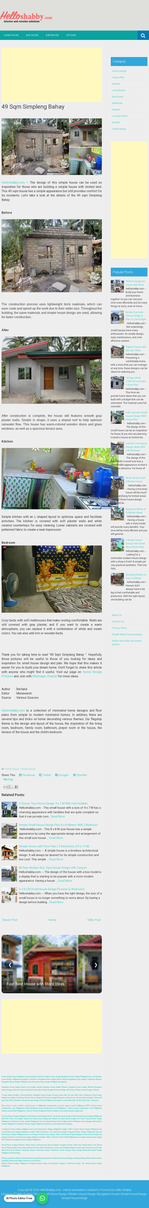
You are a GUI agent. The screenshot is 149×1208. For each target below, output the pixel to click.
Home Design (12, 768)
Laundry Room (120, 116)
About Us (117, 615)
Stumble (81, 775)
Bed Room (32, 35)
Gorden (116, 122)
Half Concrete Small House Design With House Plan (136, 416)
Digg (10, 779)
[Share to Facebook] (16, 787)
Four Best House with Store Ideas (35, 984)
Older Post (94, 920)
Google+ (63, 775)
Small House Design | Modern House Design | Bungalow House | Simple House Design (94, 1194)
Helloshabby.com (13, 182)
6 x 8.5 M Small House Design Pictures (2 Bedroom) (52, 889)
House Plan (118, 77)
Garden (116, 109)
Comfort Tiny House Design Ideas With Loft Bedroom (136, 447)
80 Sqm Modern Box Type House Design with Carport (53, 867)
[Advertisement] (52, 75)
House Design (28, 768)
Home (52, 920)
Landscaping (119, 129)
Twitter (46, 775)
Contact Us (118, 621)
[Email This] (5, 787)
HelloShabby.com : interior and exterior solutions (69, 1189)
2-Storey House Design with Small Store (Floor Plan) (135, 543)
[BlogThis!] (9, 787)
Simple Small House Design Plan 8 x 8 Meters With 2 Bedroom (58, 825)
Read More (58, 816)
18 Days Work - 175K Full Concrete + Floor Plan (136, 381)
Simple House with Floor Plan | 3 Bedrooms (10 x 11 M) (54, 846)
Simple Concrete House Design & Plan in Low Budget (136, 316)
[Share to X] (13, 787)
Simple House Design (74, 1198)
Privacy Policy (119, 628)
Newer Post (10, 920)
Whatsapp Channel (44, 676)
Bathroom (52, 35)
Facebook (28, 775)
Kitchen (71, 35)
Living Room (11, 35)
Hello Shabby (123, 1189)
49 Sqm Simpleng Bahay (33, 106)
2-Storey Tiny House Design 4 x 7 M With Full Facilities (53, 803)
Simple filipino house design (127, 634)
